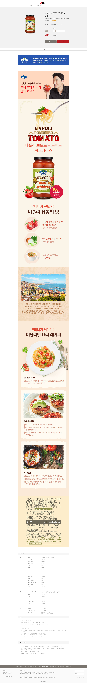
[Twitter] (81, 677)
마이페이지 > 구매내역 (60, 630)
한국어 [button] (76, 673)
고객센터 (6, 1)
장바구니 (80, 1)
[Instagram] (77, 677)
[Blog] (75, 677)
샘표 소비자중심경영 (53, 666)
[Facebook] (79, 677)
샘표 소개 (45, 6)
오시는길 (17, 666)
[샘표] (42, 3)
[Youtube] (83, 677)
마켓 (56, 6)
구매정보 (43, 49)
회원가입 (76, 1)
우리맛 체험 (39, 6)
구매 (63, 41)
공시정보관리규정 (68, 666)
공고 (25, 666)
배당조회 (17, 1)
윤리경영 (13, 1)
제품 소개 (52, 6)
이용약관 (39, 666)
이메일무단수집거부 (61, 666)
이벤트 (10, 1)
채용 (3, 1)
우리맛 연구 (32, 6)
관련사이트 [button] (76, 671)
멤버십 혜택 (30, 666)
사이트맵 (34, 666)
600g (46, 30)
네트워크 (21, 666)
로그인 (73, 1)
